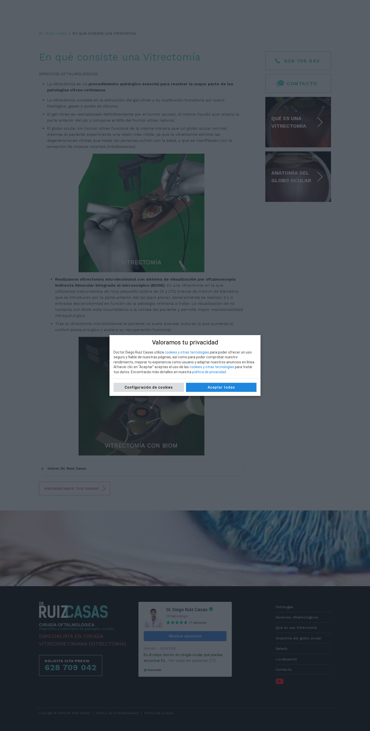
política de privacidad (209, 372)
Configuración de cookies (149, 387)
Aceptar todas (221, 387)
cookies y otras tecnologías (187, 352)
